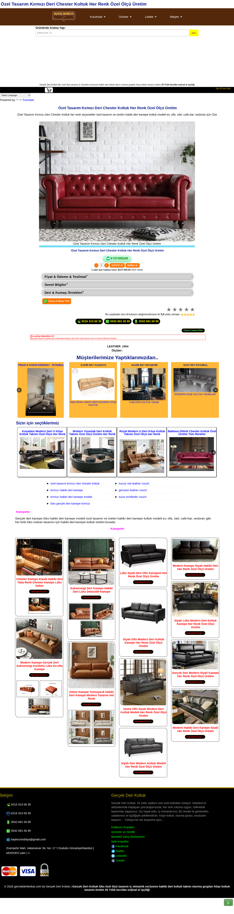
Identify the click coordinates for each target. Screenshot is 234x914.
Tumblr (120, 860)
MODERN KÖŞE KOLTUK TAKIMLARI (195, 394)
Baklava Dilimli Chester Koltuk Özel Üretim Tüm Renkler (192, 433)
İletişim (174, 16)
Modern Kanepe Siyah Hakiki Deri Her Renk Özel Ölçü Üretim (195, 567)
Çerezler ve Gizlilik (123, 832)
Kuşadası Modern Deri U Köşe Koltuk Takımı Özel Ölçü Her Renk (42, 433)
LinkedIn (121, 855)
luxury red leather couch (134, 483)
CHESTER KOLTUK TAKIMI (144, 402)
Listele (149, 16)
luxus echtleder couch (132, 496)
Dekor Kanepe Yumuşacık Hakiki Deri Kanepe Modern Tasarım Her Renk (91, 695)
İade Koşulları (120, 841)
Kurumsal (96, 16)
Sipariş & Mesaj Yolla (58, 301)
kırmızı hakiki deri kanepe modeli (71, 496)
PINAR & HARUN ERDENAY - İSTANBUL (41, 365)
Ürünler (123, 16)
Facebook (121, 846)
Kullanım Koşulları (122, 827)
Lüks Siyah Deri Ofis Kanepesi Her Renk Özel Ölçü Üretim (143, 574)
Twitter (119, 851)
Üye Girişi (226, 88)
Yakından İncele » (39, 591)
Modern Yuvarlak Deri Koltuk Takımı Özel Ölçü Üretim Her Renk (92, 433)
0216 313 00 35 (91, 321)
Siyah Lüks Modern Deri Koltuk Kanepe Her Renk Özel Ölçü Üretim (195, 624)
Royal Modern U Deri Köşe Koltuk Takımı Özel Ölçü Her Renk (142, 433)
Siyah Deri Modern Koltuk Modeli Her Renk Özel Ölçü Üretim (143, 765)
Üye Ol (219, 88)
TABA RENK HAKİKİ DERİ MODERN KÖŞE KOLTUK (93, 403)
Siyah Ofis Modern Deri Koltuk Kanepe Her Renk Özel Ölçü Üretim (143, 643)
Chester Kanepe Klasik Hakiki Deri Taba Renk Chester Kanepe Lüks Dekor (39, 582)
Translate (28, 100)
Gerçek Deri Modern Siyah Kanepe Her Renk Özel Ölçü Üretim (195, 674)
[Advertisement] (117, 59)
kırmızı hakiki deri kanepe (66, 490)
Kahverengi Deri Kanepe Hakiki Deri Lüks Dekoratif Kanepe (91, 590)
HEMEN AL (132, 265)
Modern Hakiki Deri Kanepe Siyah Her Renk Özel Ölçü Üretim (195, 729)
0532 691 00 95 (119, 321)
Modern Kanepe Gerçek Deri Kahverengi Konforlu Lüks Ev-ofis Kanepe (40, 666)
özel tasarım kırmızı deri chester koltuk (74, 483)
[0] (48, 92)
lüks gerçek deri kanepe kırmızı (70, 503)
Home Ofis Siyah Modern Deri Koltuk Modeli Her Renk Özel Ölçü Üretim (144, 712)
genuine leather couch (133, 490)
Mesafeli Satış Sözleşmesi (128, 836)
